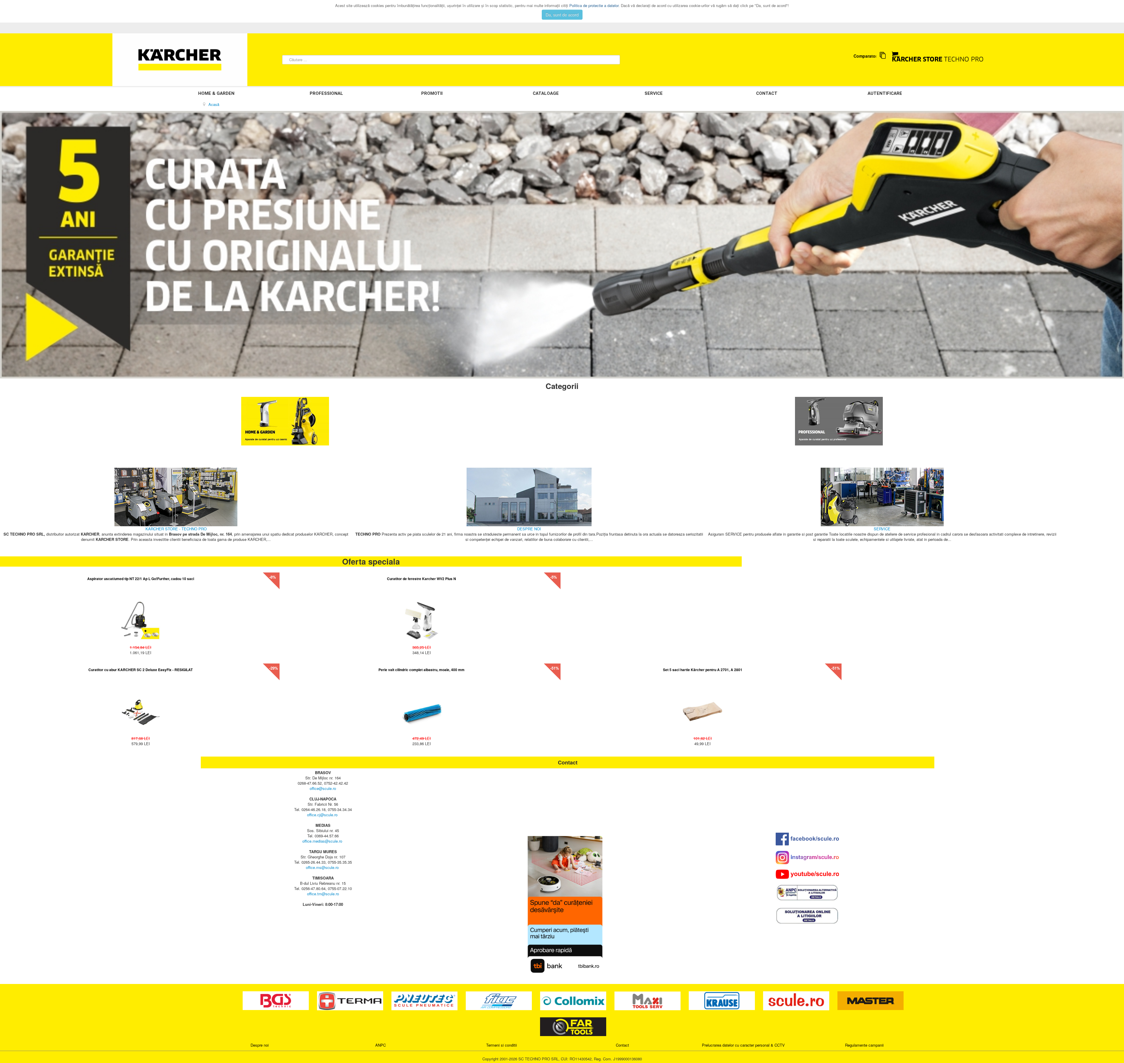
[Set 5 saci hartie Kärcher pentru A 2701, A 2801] (702, 708)
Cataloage (546, 93)
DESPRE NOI (529, 529)
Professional (326, 93)
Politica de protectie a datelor (593, 5)
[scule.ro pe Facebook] (807, 839)
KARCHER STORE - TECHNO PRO (176, 529)
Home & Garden (216, 93)
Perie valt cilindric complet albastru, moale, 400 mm (421, 669)
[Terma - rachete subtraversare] (350, 1000)
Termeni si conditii (501, 1045)
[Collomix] (574, 1000)
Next (1116, 244)
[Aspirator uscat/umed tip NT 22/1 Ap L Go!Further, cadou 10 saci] (140, 617)
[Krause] (722, 1000)
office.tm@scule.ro (323, 893)
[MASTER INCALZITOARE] (870, 1000)
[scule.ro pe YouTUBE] (807, 874)
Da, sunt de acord (562, 15)
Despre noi (260, 1045)
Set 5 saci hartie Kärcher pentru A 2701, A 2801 (702, 669)
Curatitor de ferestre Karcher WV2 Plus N (421, 578)
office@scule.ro (323, 788)
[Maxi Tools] (648, 1000)
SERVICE (654, 93)
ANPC (380, 1045)
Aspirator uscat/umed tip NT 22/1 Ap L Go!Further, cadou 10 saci (140, 578)
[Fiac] (499, 1000)
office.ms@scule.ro (322, 867)
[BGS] (276, 1000)
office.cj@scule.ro (322, 814)
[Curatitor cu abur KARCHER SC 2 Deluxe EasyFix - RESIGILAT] (140, 708)
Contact (766, 93)
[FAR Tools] (573, 1026)
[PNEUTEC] (425, 1000)
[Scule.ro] (797, 1000)
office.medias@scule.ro (322, 841)
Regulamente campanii (864, 1045)
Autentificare (885, 93)
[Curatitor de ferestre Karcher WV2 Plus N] (421, 617)
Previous (7, 244)
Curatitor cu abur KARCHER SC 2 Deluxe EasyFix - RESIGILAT (140, 669)
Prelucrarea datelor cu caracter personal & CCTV (743, 1045)
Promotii (432, 93)
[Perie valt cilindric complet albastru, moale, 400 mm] (421, 708)
